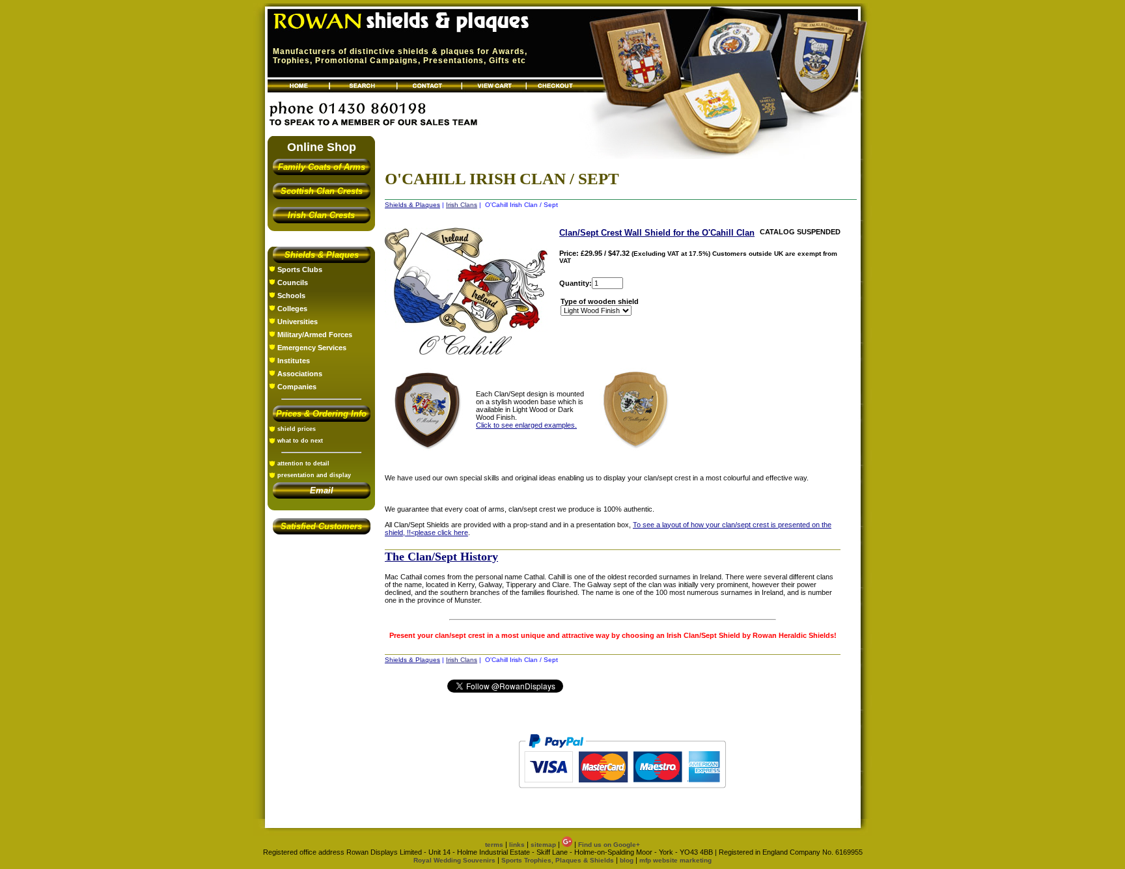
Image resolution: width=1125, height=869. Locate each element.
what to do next (300, 440)
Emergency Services (311, 348)
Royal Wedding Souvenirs (454, 860)
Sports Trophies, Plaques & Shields (558, 860)
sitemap (543, 844)
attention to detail (303, 463)
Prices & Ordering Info (321, 414)
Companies (296, 387)
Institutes (293, 361)
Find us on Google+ (609, 844)
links (517, 844)
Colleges (292, 308)
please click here (441, 532)
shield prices (296, 429)
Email (321, 490)
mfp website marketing (675, 860)
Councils (292, 282)
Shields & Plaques (322, 255)
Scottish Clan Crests (322, 191)
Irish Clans (461, 204)
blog (626, 860)
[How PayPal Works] (622, 794)
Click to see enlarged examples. (526, 425)
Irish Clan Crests (321, 215)
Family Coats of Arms (321, 167)
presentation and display (314, 475)
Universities (297, 321)
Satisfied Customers (321, 526)
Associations (299, 374)
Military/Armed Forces (314, 334)
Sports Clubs (299, 269)
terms (494, 844)
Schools (291, 295)
